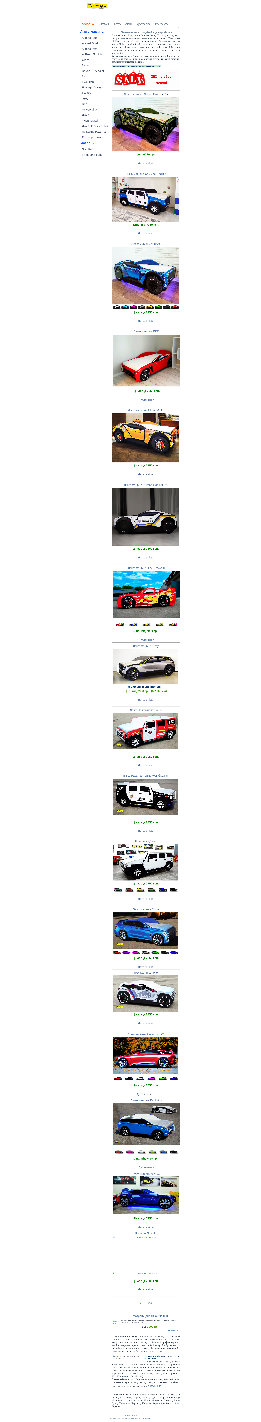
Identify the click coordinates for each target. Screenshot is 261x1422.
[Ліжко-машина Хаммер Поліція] (146, 199)
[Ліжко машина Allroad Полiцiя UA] (146, 517)
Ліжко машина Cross (145, 909)
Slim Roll (87, 149)
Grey (85, 98)
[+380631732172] (102, 17)
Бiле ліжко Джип (145, 841)
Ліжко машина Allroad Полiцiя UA (146, 484)
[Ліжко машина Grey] (146, 666)
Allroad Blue (90, 37)
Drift (84, 76)
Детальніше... (146, 1094)
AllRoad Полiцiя (92, 54)
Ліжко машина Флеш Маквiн (146, 568)
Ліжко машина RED (146, 331)
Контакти (162, 24)
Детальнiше (146, 399)
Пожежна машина (94, 131)
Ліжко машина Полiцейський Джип (146, 775)
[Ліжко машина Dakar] (146, 993)
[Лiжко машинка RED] (146, 386)
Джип (85, 115)
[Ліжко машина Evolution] (146, 1145)
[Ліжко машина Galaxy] (146, 1214)
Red (84, 104)
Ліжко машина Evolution (146, 1100)
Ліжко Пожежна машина (146, 710)
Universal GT (90, 109)
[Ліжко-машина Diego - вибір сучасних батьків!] (97, 9)
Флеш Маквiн (90, 120)
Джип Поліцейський (95, 126)
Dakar (86, 65)
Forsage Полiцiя (92, 87)
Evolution (88, 82)
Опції (128, 24)
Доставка (144, 24)
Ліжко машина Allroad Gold (145, 410)
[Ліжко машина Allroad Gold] (146, 437)
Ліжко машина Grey (146, 646)
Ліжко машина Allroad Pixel (141, 94)
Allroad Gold (90, 43)
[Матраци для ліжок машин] (116, 1323)
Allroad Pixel (90, 48)
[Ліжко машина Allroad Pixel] (146, 124)
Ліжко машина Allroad (146, 243)
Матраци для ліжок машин (150, 1316)
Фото (117, 24)
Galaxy (86, 93)
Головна (88, 24)
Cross (85, 59)
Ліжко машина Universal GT (146, 1034)
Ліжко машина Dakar (145, 973)
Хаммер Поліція (92, 137)
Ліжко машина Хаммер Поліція (146, 173)
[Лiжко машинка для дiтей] (150, 1303)
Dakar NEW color (93, 71)
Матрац (103, 24)
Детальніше (146, 163)
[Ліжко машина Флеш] (146, 617)
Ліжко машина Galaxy (146, 1173)
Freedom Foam (92, 154)
